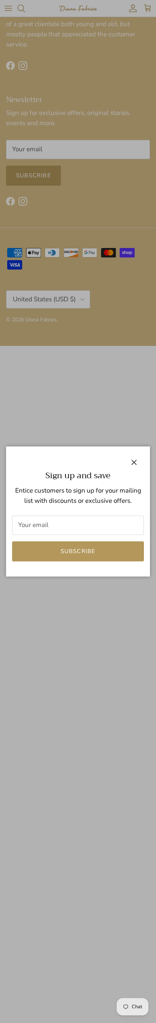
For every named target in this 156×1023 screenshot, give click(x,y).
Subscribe (78, 551)
